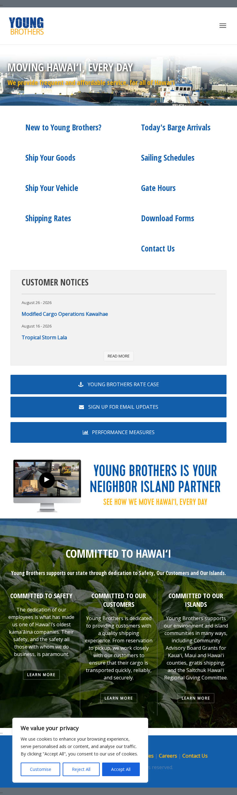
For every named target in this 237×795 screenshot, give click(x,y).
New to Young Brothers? (63, 127)
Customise (40, 769)
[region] (80, 750)
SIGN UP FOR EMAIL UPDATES (122, 407)
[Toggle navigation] (223, 25)
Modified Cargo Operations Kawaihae (65, 314)
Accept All (121, 769)
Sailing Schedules (167, 157)
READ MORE (119, 356)
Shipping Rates (48, 218)
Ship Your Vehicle (51, 187)
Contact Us (158, 248)
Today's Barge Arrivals (175, 127)
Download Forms (167, 218)
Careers (168, 755)
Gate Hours (158, 187)
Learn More (41, 674)
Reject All (81, 769)
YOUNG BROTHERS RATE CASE (122, 384)
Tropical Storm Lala (44, 337)
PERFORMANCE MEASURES (123, 432)
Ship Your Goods (50, 157)
